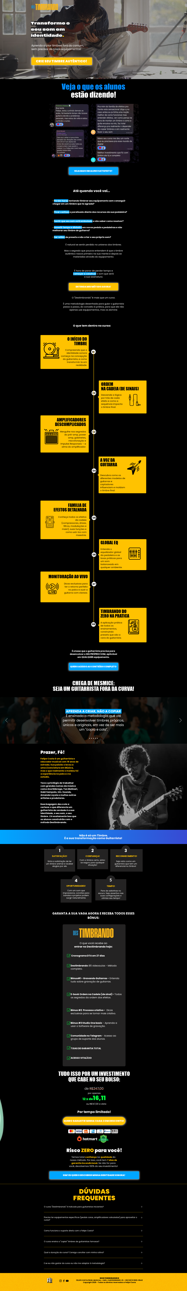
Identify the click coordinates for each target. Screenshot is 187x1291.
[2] (91, 738)
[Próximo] (180, 720)
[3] (93, 738)
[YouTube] (67, 1280)
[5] (97, 738)
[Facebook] (63, 1280)
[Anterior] (6, 720)
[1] (89, 738)
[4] (95, 738)
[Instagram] (60, 1280)
